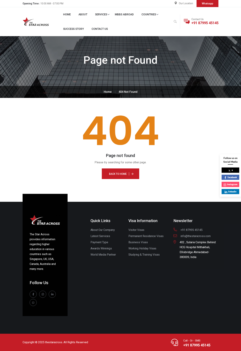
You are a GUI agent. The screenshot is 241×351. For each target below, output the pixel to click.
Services (101, 14)
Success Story (73, 29)
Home (67, 14)
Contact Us (100, 29)
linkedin (232, 191)
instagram (232, 184)
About (83, 14)
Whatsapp (207, 3)
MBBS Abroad (124, 14)
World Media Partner (103, 254)
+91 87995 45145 (204, 23)
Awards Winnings (101, 248)
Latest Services (100, 236)
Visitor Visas (136, 230)
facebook (232, 177)
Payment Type (99, 242)
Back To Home (118, 174)
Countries (148, 14)
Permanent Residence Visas (146, 236)
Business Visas (138, 242)
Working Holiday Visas (142, 248)
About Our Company (103, 230)
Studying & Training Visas (144, 254)
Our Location (186, 3)
